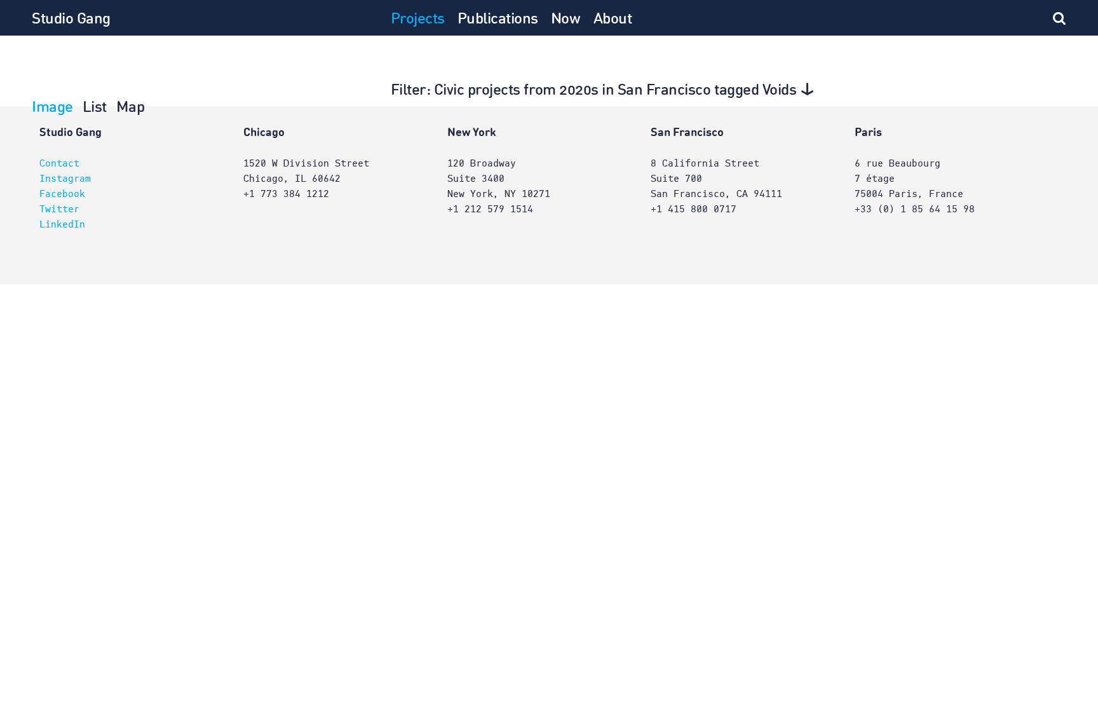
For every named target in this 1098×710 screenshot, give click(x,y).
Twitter (59, 209)
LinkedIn (62, 224)
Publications (498, 19)
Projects (418, 19)
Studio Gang (71, 19)
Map (130, 108)
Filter (594, 91)
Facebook (62, 194)
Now (566, 19)
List (95, 108)
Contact (59, 163)
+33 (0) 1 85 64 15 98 (915, 209)
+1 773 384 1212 (286, 194)
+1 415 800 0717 (693, 209)
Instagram (65, 179)
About (612, 19)
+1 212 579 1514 (490, 209)
